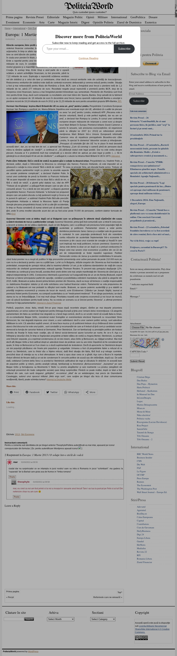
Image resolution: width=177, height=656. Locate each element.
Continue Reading (88, 58)
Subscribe (124, 48)
